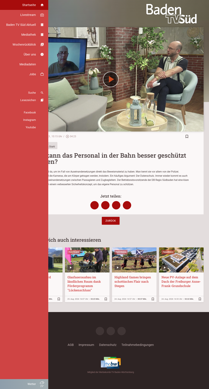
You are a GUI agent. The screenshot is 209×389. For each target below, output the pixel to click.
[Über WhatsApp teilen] (116, 205)
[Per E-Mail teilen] (127, 205)
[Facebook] (100, 331)
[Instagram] (111, 331)
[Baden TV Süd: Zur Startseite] (171, 13)
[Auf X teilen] (105, 205)
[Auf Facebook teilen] (94, 205)
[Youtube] (121, 331)
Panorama (74, 252)
